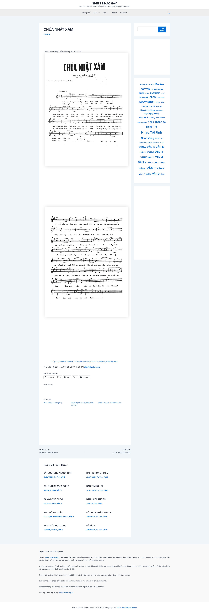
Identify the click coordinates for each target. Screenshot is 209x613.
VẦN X (142, 174)
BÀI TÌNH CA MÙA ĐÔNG (56, 486)
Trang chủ (86, 13)
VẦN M (159, 157)
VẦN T (151, 168)
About (114, 13)
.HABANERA (90, 517)
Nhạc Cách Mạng (147, 110)
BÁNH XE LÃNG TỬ (96, 499)
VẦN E (143, 152)
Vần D (162, 174)
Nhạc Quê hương (147, 117)
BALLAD (46, 503)
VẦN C (160, 147)
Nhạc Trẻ (151, 126)
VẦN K (143, 157)
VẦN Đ (156, 173)
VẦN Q (156, 163)
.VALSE (152, 106)
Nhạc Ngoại (159, 110)
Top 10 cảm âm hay (158, 142)
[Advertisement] (85, 44)
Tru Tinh (57, 477)
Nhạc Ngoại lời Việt (151, 114)
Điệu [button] (95, 13)
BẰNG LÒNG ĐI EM (53, 499)
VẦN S (142, 168)
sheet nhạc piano (52, 557)
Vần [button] (104, 13)
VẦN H (159, 152)
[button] (98, 12)
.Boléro (159, 84)
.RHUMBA (143, 97)
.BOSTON (47, 530)
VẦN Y (148, 174)
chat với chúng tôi (66, 593)
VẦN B (63, 477)
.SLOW (152, 97)
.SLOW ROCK (48, 477)
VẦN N (142, 162)
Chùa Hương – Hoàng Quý (53, 403)
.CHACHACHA (157, 89)
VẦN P (150, 163)
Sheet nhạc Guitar (145, 142)
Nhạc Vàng (147, 138)
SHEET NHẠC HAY (104, 3)
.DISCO (141, 93)
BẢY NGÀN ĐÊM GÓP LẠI (99, 512)
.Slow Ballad (160, 97)
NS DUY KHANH (56, 517)
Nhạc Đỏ (158, 138)
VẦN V (160, 168)
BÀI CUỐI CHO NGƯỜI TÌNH (58, 473)
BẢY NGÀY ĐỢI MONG (55, 525)
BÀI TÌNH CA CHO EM (97, 473)
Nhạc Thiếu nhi (142, 122)
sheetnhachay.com (92, 367)
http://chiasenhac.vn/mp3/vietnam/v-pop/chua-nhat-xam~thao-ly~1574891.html (85, 361)
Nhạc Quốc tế (160, 117)
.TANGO (46, 490)
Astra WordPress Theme (127, 607)
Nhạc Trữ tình (151, 132)
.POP (162, 93)
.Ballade (143, 84)
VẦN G (150, 152)
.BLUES (151, 85)
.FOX (88, 503)
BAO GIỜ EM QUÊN (53, 512)
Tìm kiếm (162, 29)
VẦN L (151, 157)
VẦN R (162, 163)
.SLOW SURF (160, 102)
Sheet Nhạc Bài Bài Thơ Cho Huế (109, 403)
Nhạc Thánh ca (157, 121)
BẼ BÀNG (91, 525)
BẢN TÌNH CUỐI (94, 486)
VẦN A (142, 147)
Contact (123, 13)
